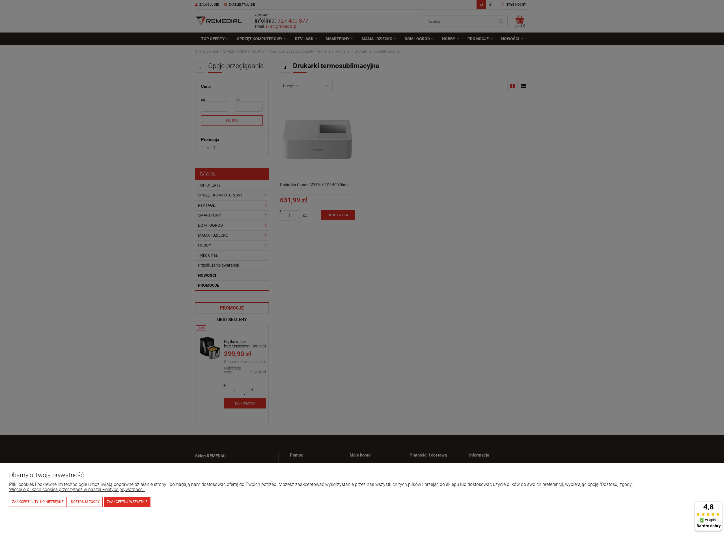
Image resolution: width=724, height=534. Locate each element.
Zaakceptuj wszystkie (127, 502)
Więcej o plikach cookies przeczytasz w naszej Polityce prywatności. (77, 489)
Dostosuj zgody (85, 502)
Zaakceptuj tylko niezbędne (38, 502)
